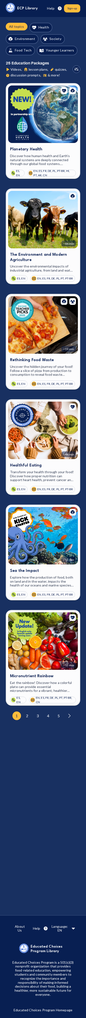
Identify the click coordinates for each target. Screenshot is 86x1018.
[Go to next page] (69, 715)
